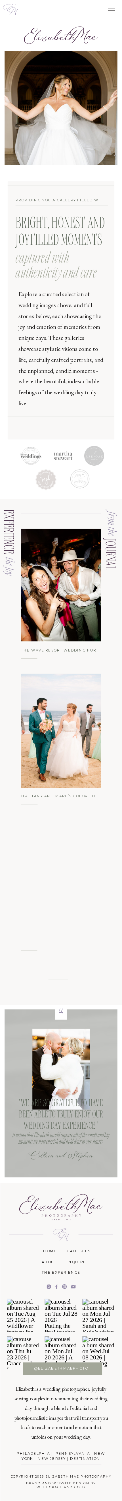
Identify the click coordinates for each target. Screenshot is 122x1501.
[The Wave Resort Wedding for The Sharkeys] (61, 585)
